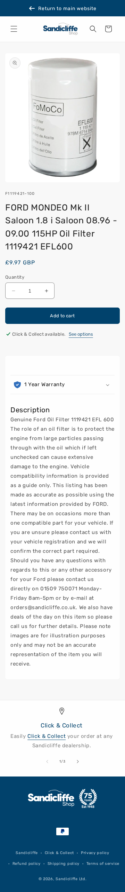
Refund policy (26, 863)
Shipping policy (64, 863)
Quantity (14, 277)
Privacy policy (95, 853)
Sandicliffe (27, 853)
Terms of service (102, 863)
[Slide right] (77, 761)
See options (81, 334)
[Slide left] (47, 761)
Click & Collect (46, 736)
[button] (14, 29)
